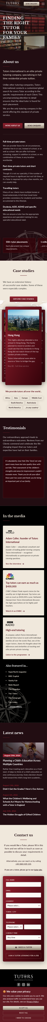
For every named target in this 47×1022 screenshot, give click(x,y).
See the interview (13, 564)
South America (17, 403)
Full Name (10, 880)
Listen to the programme (16, 655)
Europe (25, 398)
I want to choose (23, 1018)
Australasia (31, 403)
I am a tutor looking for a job (23, 956)
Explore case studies (23, 299)
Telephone (10, 922)
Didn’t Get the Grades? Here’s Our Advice (23, 789)
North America (15, 408)
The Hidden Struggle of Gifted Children (22, 814)
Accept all (23, 1008)
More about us (12, 126)
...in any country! (31, 408)
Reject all (23, 1013)
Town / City (11, 912)
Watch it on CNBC (14, 611)
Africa (7, 398)
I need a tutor (25, 947)
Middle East (37, 398)
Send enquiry (34, 126)
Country (9, 901)
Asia (16, 398)
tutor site (38, 870)
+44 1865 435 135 (23, 864)
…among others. (15, 706)
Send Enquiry (31, 4)
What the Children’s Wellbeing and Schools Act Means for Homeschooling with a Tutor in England (21, 801)
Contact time (11, 933)
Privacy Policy (32, 1002)
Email (8, 891)
